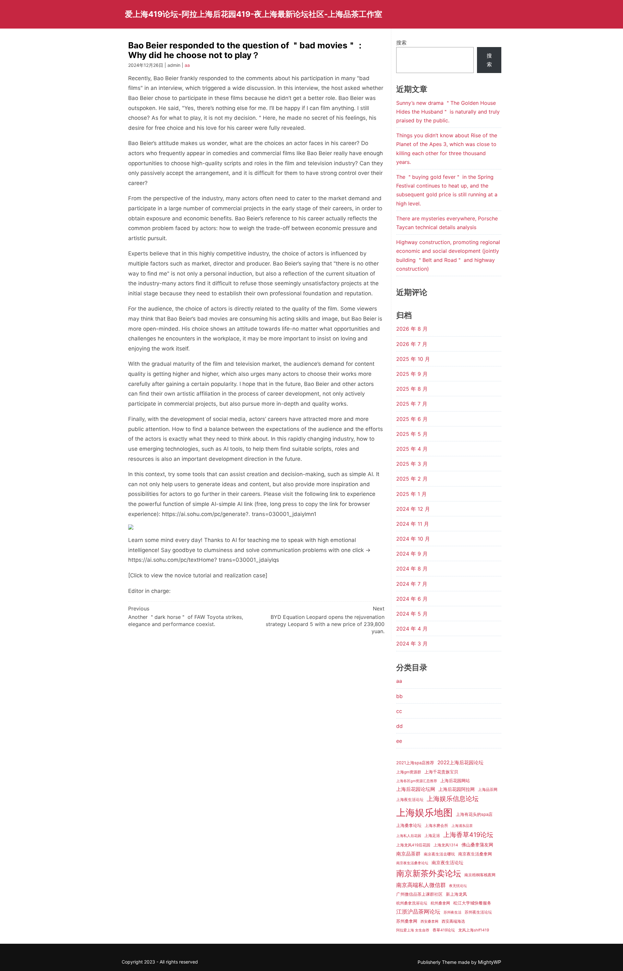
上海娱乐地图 (424, 812)
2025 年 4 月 (412, 449)
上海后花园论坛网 (415, 789)
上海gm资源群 (408, 772)
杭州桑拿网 (440, 903)
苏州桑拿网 (406, 921)
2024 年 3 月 (412, 643)
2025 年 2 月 (412, 478)
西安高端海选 (453, 921)
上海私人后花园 (408, 836)
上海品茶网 (487, 789)
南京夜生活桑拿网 (475, 853)
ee (399, 741)
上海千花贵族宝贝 (441, 771)
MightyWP (489, 962)
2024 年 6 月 (412, 599)
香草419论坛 (444, 930)
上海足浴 (432, 835)
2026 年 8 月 (412, 329)
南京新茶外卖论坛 (428, 873)
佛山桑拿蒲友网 (477, 844)
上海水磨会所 (436, 825)
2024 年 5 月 (412, 613)
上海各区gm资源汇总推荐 (416, 781)
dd (399, 726)
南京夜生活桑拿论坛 (412, 863)
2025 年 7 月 (411, 403)
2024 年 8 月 (412, 568)
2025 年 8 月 (412, 389)
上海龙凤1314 (446, 845)
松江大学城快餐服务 (472, 902)
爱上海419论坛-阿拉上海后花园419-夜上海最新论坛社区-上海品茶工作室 (253, 14)
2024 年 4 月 (412, 628)
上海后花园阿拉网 (456, 789)
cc (399, 711)
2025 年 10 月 (413, 359)
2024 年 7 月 (411, 584)
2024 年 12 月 (413, 509)
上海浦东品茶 (462, 826)
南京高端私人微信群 (421, 885)
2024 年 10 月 (413, 538)
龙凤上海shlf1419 (473, 930)
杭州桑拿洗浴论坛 (411, 903)
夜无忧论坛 (458, 886)
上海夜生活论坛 (409, 799)
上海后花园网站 (455, 780)
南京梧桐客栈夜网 (479, 875)
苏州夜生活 (452, 912)
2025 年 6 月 (412, 419)
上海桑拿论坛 (408, 825)
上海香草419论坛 (468, 835)
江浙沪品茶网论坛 (418, 911)
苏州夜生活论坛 (478, 912)
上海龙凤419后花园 (413, 845)
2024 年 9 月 (412, 553)
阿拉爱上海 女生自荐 (412, 930)
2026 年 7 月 (411, 344)
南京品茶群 (408, 854)
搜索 (401, 42)
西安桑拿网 (429, 921)
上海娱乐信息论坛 (453, 799)
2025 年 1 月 (411, 494)
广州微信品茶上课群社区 (419, 894)
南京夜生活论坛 (447, 862)
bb (399, 696)
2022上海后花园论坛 (460, 762)
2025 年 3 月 (412, 464)
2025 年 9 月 (412, 374)
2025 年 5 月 (412, 434)
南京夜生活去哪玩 (439, 854)
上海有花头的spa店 (474, 814)
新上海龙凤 (456, 894)
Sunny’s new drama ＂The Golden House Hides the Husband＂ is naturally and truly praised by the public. (448, 112)
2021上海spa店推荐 (415, 762)
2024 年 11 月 (412, 524)
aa (187, 65)
